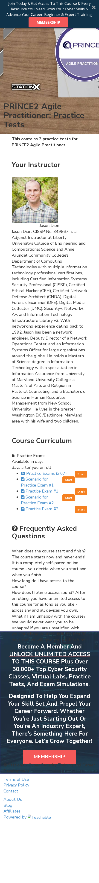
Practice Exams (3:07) (46, 473)
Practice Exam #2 (42, 509)
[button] (49, 14)
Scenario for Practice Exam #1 (37, 482)
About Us (12, 799)
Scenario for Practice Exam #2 (37, 500)
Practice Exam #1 (42, 491)
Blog (7, 805)
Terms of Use (16, 779)
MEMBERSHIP (48, 22)
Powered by (15, 817)
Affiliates (11, 811)
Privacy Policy (16, 785)
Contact (10, 791)
